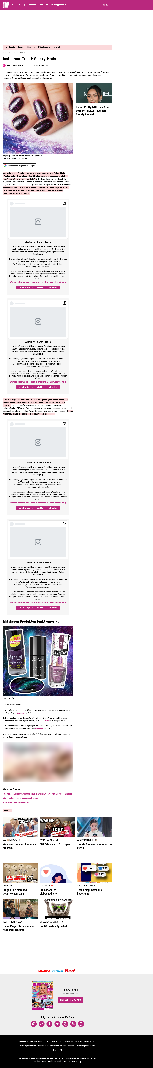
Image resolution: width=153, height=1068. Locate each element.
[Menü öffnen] (110, 4)
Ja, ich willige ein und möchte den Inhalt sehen (38, 287)
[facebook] (49, 1024)
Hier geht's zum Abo (70, 1000)
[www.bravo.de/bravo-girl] (6, 5)
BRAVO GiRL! (14, 53)
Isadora (45, 721)
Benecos (20, 713)
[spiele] (73, 1024)
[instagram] (34, 1024)
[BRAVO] (44, 970)
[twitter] (57, 1024)
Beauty (22, 5)
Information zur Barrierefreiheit (62, 1046)
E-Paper (54, 1050)
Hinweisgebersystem (86, 1046)
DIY (47, 5)
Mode (14, 5)
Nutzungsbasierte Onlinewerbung (34, 1046)
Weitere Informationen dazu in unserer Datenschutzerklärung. (38, 282)
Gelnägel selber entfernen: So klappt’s (21, 798)
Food (41, 5)
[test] (65, 1024)
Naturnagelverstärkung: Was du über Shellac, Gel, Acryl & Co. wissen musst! (38, 794)
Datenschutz (56, 1041)
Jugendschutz (90, 1041)
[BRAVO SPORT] (70, 970)
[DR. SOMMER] (57, 970)
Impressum (23, 1041)
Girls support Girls (58, 5)
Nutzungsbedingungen (39, 1041)
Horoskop (32, 5)
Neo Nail (39, 728)
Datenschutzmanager (73, 1041)
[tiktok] (42, 1024)
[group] (56, 47)
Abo (61, 1050)
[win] (81, 1024)
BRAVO (5, 53)
